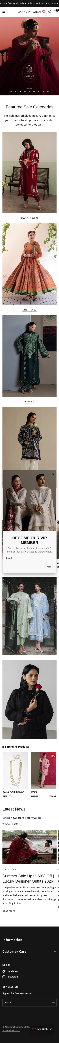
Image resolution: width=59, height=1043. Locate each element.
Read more (8, 911)
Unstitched (29, 309)
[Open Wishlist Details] (44, 12)
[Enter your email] (53, 1002)
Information (12, 940)
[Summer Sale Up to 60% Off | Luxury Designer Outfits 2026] (29, 847)
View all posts (10, 824)
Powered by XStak (11, 1030)
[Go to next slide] (52, 776)
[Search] (50, 12)
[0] (55, 12)
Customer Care (14, 951)
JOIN (49, 567)
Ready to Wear (29, 218)
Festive (29, 401)
